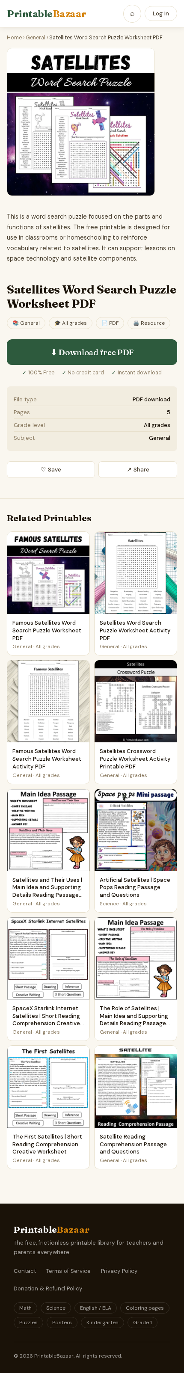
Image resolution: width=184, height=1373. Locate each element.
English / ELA (95, 1308)
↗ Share (138, 469)
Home (14, 37)
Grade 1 (142, 1322)
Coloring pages (145, 1308)
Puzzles (28, 1322)
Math (25, 1308)
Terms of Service (68, 1271)
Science (55, 1308)
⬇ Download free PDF (92, 352)
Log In (161, 13)
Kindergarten (102, 1322)
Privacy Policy (119, 1271)
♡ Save (51, 469)
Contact (25, 1271)
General (35, 37)
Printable (46, 14)
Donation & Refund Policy (48, 1288)
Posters (62, 1322)
